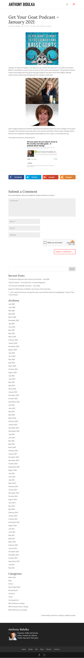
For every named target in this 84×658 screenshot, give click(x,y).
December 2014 (13, 493)
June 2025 (11, 327)
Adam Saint (12, 577)
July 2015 (11, 480)
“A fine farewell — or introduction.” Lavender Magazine (26, 282)
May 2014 (11, 506)
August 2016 (12, 470)
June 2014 (11, 503)
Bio (36, 649)
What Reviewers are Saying (17, 610)
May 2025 (11, 330)
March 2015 (12, 483)
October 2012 (13, 558)
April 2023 (11, 385)
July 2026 (11, 304)
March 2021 (12, 447)
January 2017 (12, 454)
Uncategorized (13, 600)
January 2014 (12, 516)
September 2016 (13, 467)
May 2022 (11, 412)
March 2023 (12, 389)
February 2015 (13, 486)
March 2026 (12, 317)
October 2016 (13, 464)
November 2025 (13, 320)
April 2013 (11, 539)
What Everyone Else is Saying (18, 607)
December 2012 (13, 552)
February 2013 (13, 545)
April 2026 (11, 314)
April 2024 (11, 363)
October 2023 (13, 369)
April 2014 (11, 509)
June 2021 (11, 438)
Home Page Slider (14, 587)
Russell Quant (13, 590)
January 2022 (12, 425)
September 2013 (13, 522)
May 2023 (11, 382)
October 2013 (13, 519)
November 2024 (13, 346)
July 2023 (11, 376)
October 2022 (13, 398)
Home (24, 649)
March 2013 (12, 542)
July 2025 (11, 324)
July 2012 (11, 565)
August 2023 (12, 372)
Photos (48, 649)
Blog (10, 581)
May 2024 (11, 359)
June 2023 (11, 379)
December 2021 (13, 428)
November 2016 (13, 460)
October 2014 (13, 496)
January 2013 (12, 548)
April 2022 (11, 415)
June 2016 (11, 477)
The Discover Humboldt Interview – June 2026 (24, 286)
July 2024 (11, 353)
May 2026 (11, 311)
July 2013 (11, 529)
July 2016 (11, 473)
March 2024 (12, 366)
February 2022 (13, 421)
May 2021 (11, 441)
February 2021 (13, 451)
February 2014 (13, 512)
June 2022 (11, 408)
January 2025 (12, 343)
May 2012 (11, 568)
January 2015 (12, 490)
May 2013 (11, 535)
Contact (57, 649)
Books (31, 649)
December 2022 (13, 395)
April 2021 (11, 444)
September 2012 (13, 561)
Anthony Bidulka (15, 26)
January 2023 (12, 392)
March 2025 (12, 337)
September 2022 (13, 402)
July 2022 (11, 405)
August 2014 (12, 499)
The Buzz (33, 26)
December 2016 (13, 457)
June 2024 (11, 356)
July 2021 (11, 434)
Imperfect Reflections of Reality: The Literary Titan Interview (29, 289)
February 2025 (13, 340)
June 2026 (11, 307)
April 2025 (11, 333)
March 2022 (12, 418)
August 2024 (12, 350)
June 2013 (11, 532)
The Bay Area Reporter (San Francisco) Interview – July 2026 (28, 279)
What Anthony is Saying (44, 26)
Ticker (10, 597)
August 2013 (12, 525)
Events (10, 584)
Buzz (42, 649)
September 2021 (13, 431)
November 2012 (13, 555)
